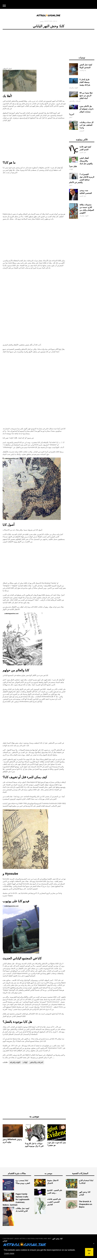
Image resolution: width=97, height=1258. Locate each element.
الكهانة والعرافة (15, 1062)
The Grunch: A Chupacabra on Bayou (85, 1204)
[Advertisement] (34, 47)
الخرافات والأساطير (36, 1062)
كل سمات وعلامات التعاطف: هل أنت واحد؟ (87, 125)
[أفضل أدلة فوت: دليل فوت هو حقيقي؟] (57, 1132)
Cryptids (48, 21)
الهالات (25, 1062)
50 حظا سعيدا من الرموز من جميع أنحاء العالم (86, 95)
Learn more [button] (9, 1253)
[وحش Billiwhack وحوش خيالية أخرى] (13, 1130)
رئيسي (42, 21)
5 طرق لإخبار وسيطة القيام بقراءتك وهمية (85, 82)
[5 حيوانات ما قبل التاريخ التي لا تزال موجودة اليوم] (35, 1132)
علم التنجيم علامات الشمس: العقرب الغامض (54, 1202)
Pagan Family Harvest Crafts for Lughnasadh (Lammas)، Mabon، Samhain (16, 1199)
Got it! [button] (89, 1251)
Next (69, 1130)
